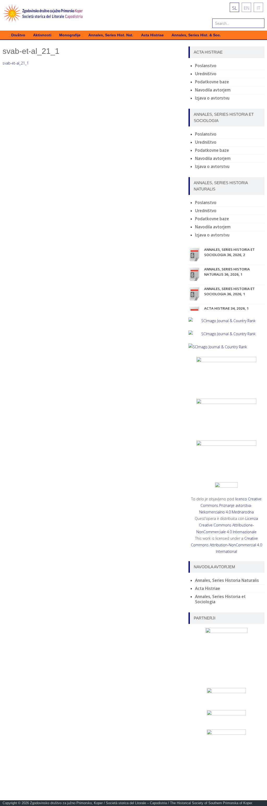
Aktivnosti (42, 35)
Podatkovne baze (212, 82)
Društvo (18, 35)
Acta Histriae (152, 35)
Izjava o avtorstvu (212, 98)
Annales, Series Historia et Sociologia (220, 599)
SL (234, 8)
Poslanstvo (205, 65)
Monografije (70, 35)
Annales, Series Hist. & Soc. (196, 35)
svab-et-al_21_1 (16, 63)
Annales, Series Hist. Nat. (110, 35)
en (247, 8)
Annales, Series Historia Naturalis (227, 580)
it (258, 8)
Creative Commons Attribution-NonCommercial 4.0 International (226, 545)
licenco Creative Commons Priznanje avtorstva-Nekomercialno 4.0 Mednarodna (230, 505)
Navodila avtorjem (212, 90)
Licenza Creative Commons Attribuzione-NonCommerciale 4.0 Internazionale (227, 525)
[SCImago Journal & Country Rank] (226, 320)
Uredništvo (205, 74)
